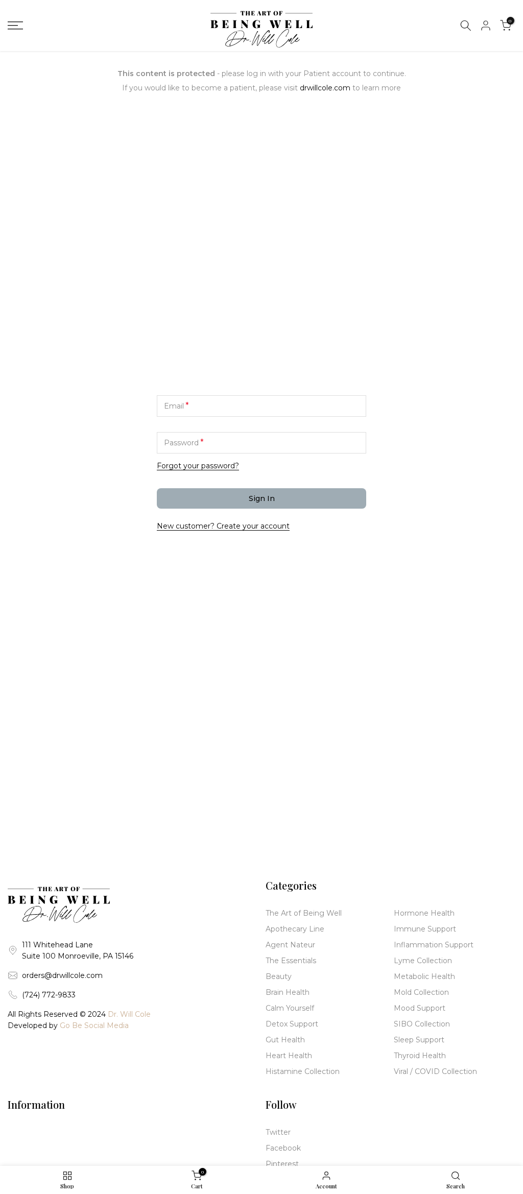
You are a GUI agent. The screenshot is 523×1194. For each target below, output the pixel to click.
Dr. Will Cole (129, 1014)
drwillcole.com (325, 87)
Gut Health (285, 1039)
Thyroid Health (420, 1055)
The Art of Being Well (304, 913)
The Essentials (291, 960)
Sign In (262, 498)
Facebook (283, 1148)
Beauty (279, 976)
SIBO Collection (422, 1024)
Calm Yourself (290, 1008)
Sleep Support (419, 1039)
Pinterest (282, 1163)
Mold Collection (421, 992)
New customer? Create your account (223, 526)
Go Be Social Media (94, 1025)
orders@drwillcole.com (62, 975)
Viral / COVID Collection (435, 1071)
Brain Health (288, 992)
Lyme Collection (423, 960)
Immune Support (425, 929)
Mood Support (419, 1008)
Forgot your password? (198, 465)
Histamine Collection (303, 1071)
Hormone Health (424, 913)
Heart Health (289, 1055)
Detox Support (292, 1024)
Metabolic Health (424, 976)
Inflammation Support (433, 944)
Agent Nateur (290, 944)
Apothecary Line (295, 929)
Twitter (278, 1132)
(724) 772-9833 (49, 994)
